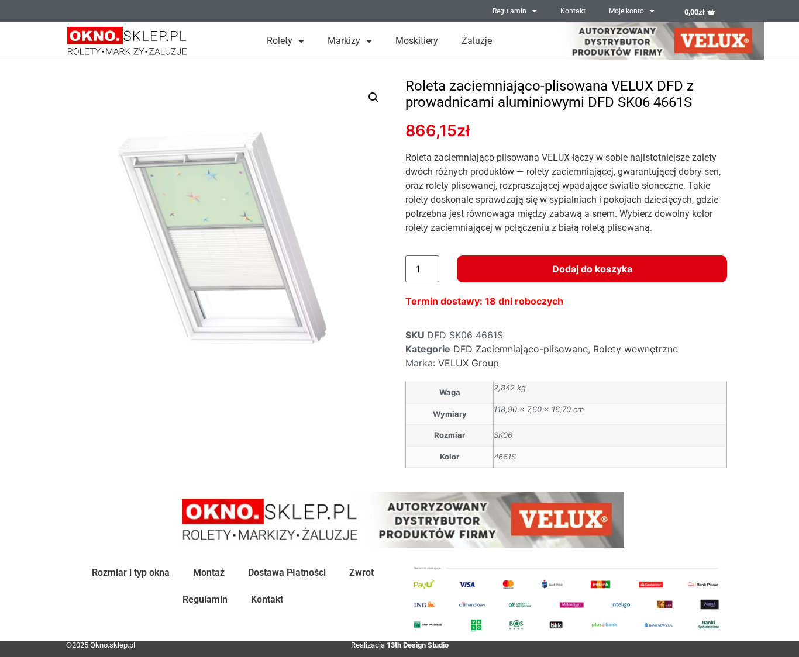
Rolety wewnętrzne (635, 349)
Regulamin (509, 11)
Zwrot (361, 572)
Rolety (279, 40)
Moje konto (626, 11)
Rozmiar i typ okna (131, 572)
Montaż (209, 572)
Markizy (344, 40)
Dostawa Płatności (287, 572)
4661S (505, 456)
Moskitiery (416, 40)
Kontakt (573, 11)
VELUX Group (468, 363)
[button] (373, 97)
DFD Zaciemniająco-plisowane (520, 349)
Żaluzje (477, 40)
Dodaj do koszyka (592, 269)
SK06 (503, 435)
